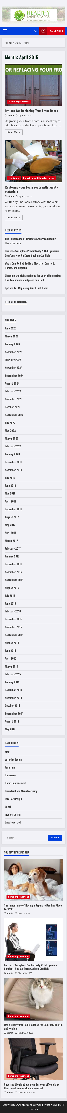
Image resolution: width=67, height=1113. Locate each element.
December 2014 (13, 690)
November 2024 (13, 368)
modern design (13, 814)
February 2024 (13, 391)
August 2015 (12, 643)
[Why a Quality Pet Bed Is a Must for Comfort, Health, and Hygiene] (33, 999)
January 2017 (12, 556)
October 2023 (12, 407)
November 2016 (13, 572)
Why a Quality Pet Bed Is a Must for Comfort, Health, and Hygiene (33, 1026)
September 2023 (14, 415)
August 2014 (12, 721)
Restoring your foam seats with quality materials (33, 161)
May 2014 (10, 729)
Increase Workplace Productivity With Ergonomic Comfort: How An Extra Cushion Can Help (31, 967)
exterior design (13, 760)
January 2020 (12, 454)
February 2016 (13, 611)
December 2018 (13, 509)
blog (7, 752)
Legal (8, 807)
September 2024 (14, 376)
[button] (5, 30)
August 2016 (12, 588)
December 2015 (13, 619)
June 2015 (10, 651)
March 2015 (11, 666)
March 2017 (11, 541)
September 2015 (14, 635)
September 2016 (14, 580)
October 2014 (12, 706)
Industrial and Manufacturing (38, 178)
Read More (15, 132)
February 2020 (13, 446)
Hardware (14, 178)
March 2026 (11, 336)
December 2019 (13, 462)
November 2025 (13, 352)
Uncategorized (13, 822)
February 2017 (13, 548)
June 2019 (10, 486)
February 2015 (13, 674)
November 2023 (13, 399)
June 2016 (10, 603)
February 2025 (13, 360)
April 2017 (10, 533)
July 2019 (10, 478)
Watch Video (56, 30)
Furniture (10, 767)
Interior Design (13, 799)
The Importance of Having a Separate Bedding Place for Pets (33, 907)
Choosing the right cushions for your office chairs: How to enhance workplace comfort (32, 1086)
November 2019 (13, 470)
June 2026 (10, 328)
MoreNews (50, 1104)
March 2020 (11, 438)
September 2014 (14, 714)
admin (10, 115)
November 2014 (13, 698)
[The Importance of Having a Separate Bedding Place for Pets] (33, 880)
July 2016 (10, 596)
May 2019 (10, 493)
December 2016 (13, 564)
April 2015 (10, 658)
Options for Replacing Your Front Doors (33, 85)
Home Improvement (19, 101)
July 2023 (10, 423)
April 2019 (10, 501)
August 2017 (12, 517)
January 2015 (12, 682)
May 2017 (10, 525)
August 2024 (12, 383)
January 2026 (12, 344)
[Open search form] (35, 31)
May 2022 (10, 431)
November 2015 (13, 627)
